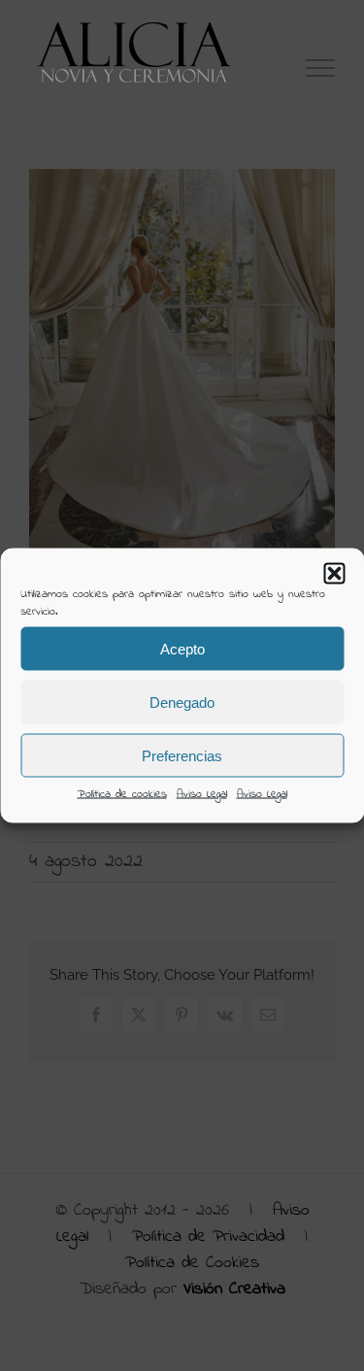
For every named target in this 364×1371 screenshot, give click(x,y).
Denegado (182, 701)
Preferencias (182, 755)
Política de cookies (122, 794)
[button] (334, 574)
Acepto (182, 648)
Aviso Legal (202, 794)
